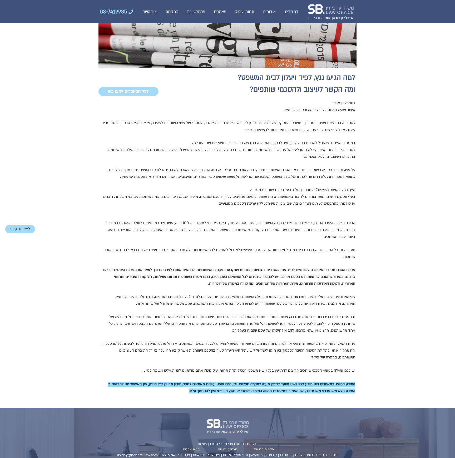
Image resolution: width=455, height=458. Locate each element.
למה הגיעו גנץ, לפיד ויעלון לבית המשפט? (296, 77)
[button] (244, 12)
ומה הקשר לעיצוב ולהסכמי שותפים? (302, 89)
